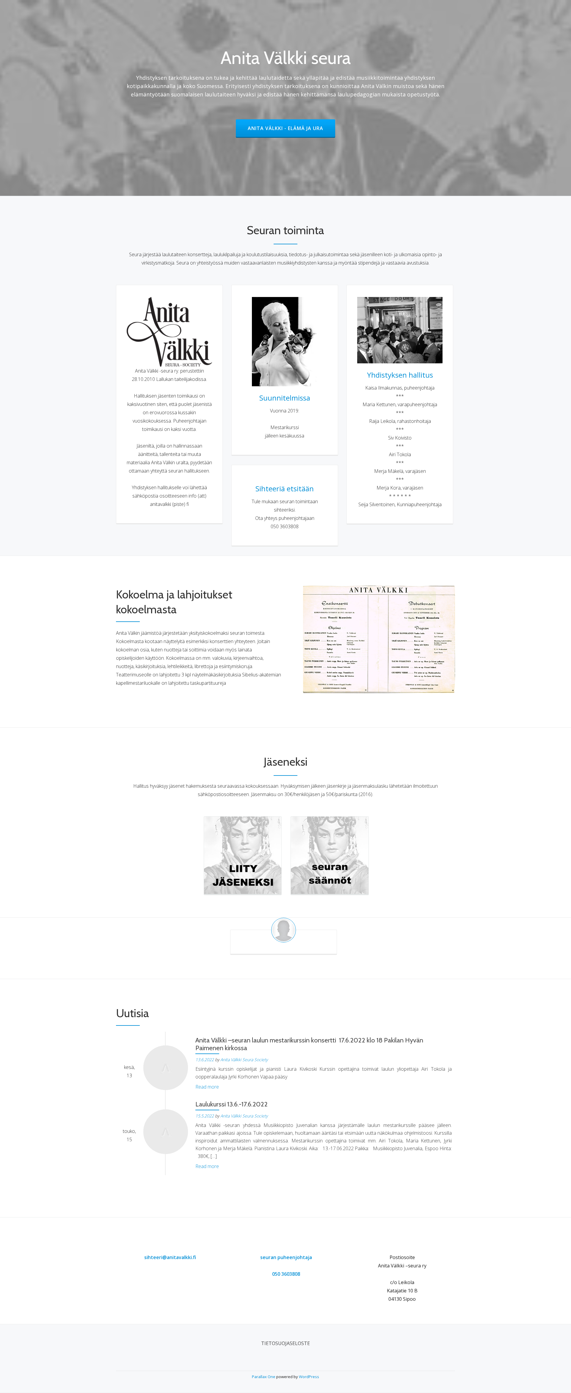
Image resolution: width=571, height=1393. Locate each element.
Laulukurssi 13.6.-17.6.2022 (231, 1104)
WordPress (309, 1376)
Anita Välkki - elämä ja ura (291, 128)
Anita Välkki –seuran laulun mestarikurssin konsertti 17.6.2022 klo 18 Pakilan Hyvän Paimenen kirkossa (309, 1044)
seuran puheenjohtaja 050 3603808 (286, 1265)
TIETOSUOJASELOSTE (285, 1343)
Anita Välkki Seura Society (244, 1059)
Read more (207, 1087)
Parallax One (264, 1376)
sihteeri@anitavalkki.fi (170, 1257)
